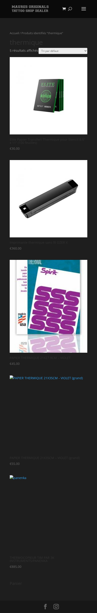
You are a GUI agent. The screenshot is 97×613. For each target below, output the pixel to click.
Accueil (14, 33)
